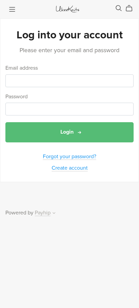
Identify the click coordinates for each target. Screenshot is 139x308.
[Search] (119, 8)
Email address (21, 68)
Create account (70, 168)
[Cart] (131, 8)
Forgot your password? (69, 156)
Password (16, 97)
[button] (54, 213)
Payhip (43, 212)
